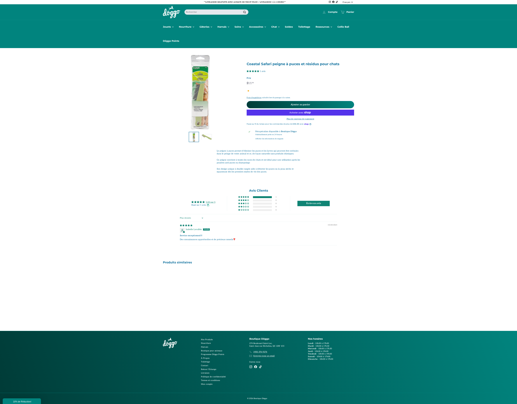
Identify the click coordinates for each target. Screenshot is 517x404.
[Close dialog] (308, 173)
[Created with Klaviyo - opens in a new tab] (258, 231)
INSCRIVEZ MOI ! (285, 207)
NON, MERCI (285, 215)
